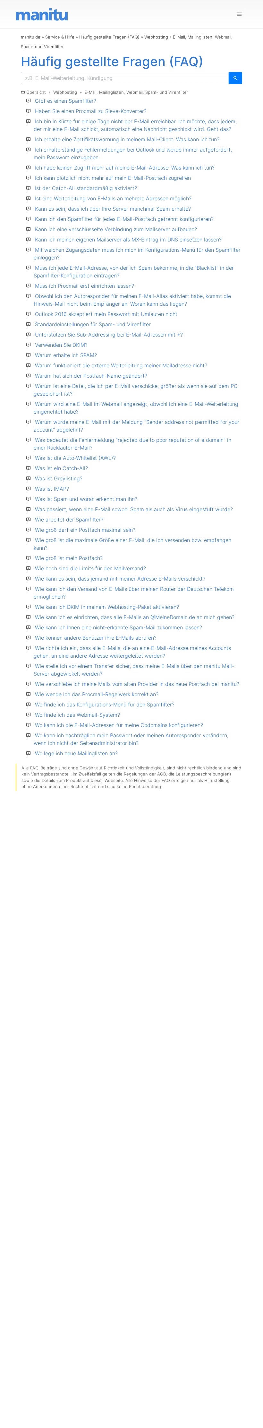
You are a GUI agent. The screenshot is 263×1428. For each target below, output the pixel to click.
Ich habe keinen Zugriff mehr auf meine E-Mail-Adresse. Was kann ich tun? (125, 167)
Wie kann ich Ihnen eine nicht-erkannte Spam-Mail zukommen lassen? (118, 627)
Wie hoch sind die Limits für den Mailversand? (90, 568)
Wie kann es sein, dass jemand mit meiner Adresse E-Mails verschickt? (120, 578)
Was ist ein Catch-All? (61, 468)
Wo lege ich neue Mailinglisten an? (76, 753)
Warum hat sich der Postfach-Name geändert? (91, 375)
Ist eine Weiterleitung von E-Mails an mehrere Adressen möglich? (113, 198)
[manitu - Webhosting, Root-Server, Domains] (42, 14)
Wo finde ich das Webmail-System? (77, 715)
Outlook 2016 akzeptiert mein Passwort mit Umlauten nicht (106, 314)
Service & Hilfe (59, 36)
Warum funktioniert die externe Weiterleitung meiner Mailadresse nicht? (121, 365)
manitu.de (30, 36)
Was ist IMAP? (52, 489)
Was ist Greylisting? (58, 478)
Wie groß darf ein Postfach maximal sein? (85, 530)
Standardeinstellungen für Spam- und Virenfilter (93, 324)
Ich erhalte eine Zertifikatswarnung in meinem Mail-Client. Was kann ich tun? (127, 139)
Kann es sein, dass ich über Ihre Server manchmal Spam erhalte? (113, 209)
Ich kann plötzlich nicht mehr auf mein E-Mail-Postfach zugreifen (113, 178)
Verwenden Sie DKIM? (61, 345)
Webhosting (156, 36)
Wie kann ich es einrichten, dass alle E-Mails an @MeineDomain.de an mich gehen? (134, 617)
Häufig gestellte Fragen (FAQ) (109, 36)
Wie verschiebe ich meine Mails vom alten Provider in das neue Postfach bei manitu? (137, 684)
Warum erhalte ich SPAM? (66, 355)
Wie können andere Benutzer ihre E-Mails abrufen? (96, 638)
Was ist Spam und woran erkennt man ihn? (86, 499)
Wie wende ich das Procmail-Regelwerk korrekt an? (96, 694)
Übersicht (36, 92)
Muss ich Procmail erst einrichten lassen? (84, 286)
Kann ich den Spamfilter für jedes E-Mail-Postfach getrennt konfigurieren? (124, 219)
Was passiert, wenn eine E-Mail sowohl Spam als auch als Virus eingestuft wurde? (134, 509)
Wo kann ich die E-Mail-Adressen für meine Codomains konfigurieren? (119, 725)
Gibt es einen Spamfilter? (65, 101)
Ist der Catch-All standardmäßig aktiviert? (86, 188)
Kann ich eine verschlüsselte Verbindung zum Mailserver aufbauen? (116, 229)
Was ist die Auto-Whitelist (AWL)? (75, 458)
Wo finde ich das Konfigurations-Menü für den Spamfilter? (104, 704)
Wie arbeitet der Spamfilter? (69, 519)
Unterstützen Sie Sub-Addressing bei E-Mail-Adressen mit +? (109, 334)
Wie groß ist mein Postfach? (69, 558)
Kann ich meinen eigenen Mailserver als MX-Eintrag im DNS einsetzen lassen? (128, 239)
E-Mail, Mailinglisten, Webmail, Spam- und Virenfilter (136, 92)
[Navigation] (239, 14)
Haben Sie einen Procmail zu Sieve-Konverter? (91, 111)
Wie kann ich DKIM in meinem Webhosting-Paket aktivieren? (107, 607)
